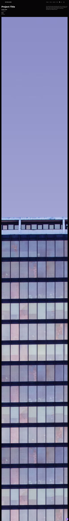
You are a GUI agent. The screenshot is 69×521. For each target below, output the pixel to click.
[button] (64, 2)
